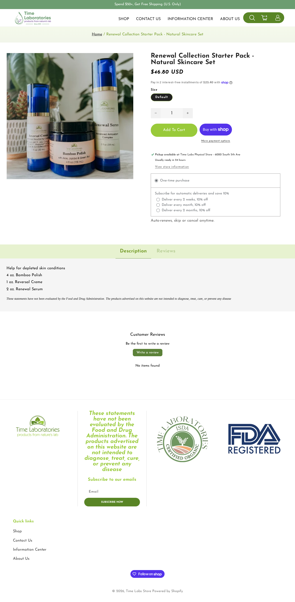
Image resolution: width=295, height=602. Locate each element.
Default (161, 97)
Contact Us (22, 541)
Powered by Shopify (167, 591)
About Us (21, 559)
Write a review (147, 352)
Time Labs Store (138, 591)
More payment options (215, 141)
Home (97, 34)
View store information (172, 167)
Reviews (166, 251)
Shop (17, 531)
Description (133, 251)
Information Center (29, 550)
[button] (252, 18)
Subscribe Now (112, 502)
